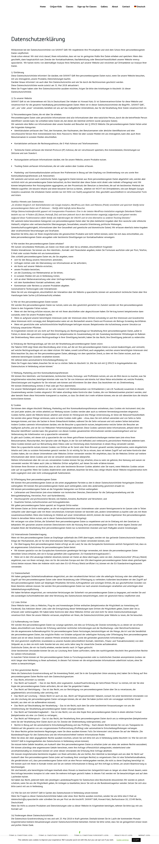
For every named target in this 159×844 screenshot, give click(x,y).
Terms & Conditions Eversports (53, 835)
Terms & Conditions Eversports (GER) (91, 835)
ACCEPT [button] (136, 840)
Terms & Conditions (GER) (21, 835)
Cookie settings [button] (123, 840)
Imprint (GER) (144, 835)
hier (82, 460)
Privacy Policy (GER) (123, 835)
